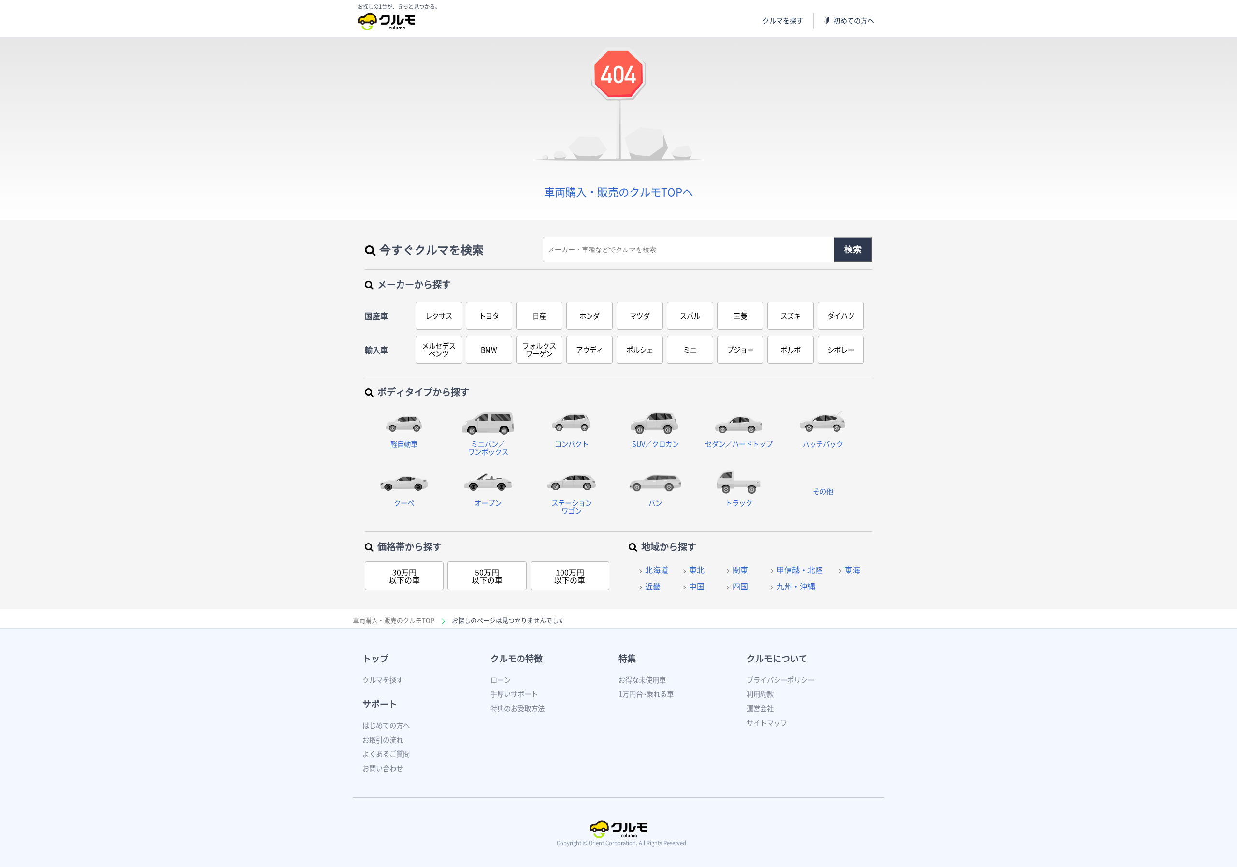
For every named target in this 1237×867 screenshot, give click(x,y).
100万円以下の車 (569, 576)
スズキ (790, 315)
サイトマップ (767, 723)
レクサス (438, 315)
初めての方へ (854, 20)
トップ (375, 658)
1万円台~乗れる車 (646, 694)
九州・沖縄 (796, 586)
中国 (697, 586)
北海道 (656, 569)
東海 (852, 569)
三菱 (740, 315)
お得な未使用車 (642, 680)
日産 (539, 315)
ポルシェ (639, 349)
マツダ (640, 315)
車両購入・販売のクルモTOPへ (618, 192)
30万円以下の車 (404, 576)
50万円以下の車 (487, 576)
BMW (489, 349)
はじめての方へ (386, 725)
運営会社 (760, 708)
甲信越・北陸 (800, 569)
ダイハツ (840, 315)
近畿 (653, 586)
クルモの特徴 (516, 658)
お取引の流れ (382, 740)
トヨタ (489, 315)
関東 (740, 569)
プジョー (740, 349)
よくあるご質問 (386, 754)
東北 (697, 569)
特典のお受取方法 (517, 708)
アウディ (589, 349)
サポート (379, 703)
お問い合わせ (382, 768)
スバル (690, 315)
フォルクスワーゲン (539, 349)
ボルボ (790, 349)
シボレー (840, 349)
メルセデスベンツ (439, 349)
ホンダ (589, 315)
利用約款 (760, 694)
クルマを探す (782, 20)
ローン (500, 680)
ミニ (690, 349)
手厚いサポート (514, 694)
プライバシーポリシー (780, 680)
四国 (740, 586)
